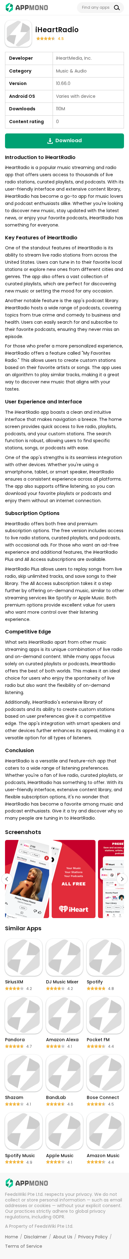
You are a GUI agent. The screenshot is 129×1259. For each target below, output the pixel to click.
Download (68, 140)
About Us (62, 1237)
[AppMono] (27, 1183)
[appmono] (27, 7)
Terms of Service (23, 1246)
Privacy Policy (93, 1237)
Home (11, 1237)
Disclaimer (35, 1237)
